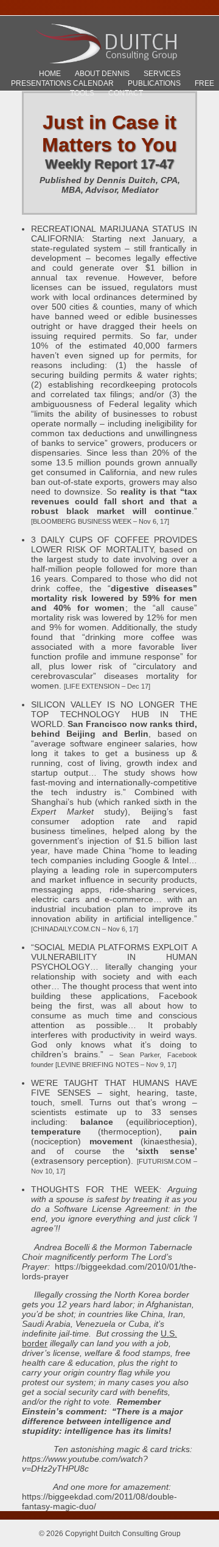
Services (162, 73)
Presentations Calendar (62, 83)
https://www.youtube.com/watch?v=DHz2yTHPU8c (85, 1463)
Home (50, 73)
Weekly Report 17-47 (109, 164)
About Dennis (102, 73)
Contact (125, 93)
